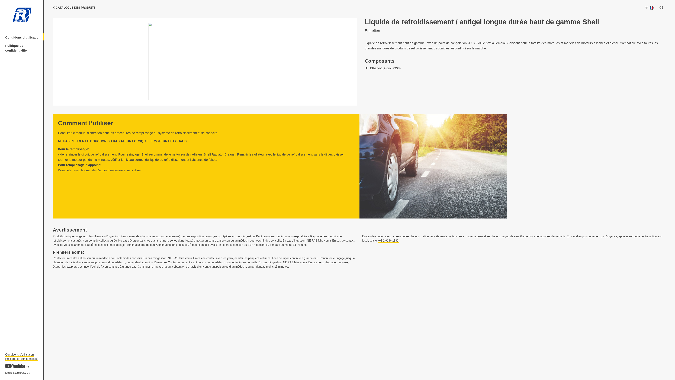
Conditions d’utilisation (22, 37)
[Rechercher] (661, 7)
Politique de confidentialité (16, 48)
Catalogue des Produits (76, 7)
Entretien (372, 30)
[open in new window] (15, 366)
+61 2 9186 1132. (388, 240)
